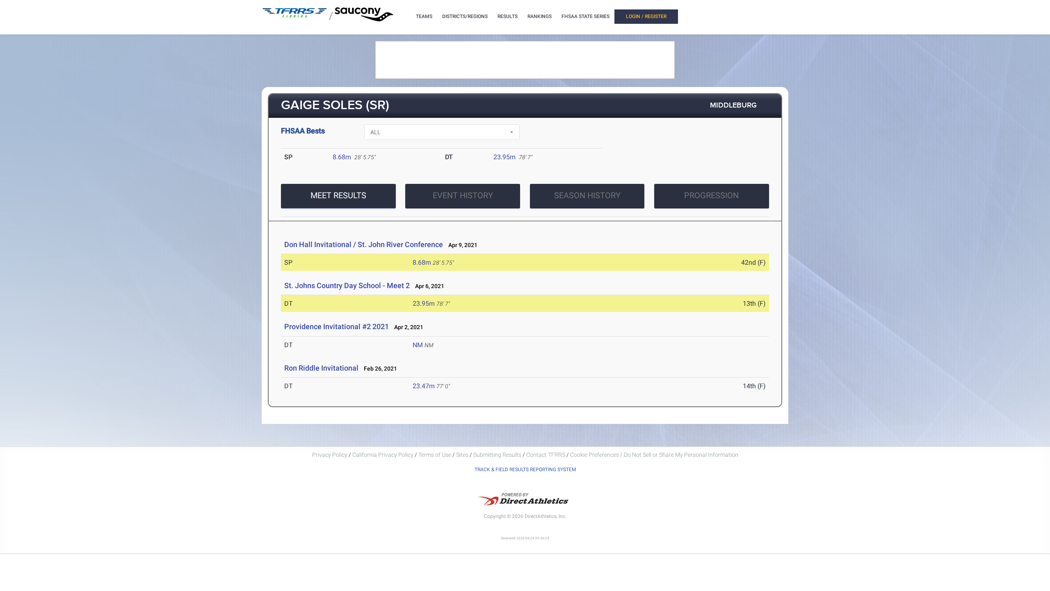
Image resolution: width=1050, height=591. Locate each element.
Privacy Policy (329, 454)
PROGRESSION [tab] (711, 195)
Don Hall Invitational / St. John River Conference (363, 244)
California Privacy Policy (382, 454)
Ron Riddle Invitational (321, 368)
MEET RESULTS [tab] (338, 195)
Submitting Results (497, 454)
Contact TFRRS (546, 454)
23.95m (504, 157)
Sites (462, 454)
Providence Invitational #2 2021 (336, 326)
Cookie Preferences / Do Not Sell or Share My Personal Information (654, 454)
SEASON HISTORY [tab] (587, 195)
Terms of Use (434, 454)
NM (418, 345)
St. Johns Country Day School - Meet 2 (347, 285)
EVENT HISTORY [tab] (463, 195)
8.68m (342, 157)
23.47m (424, 386)
